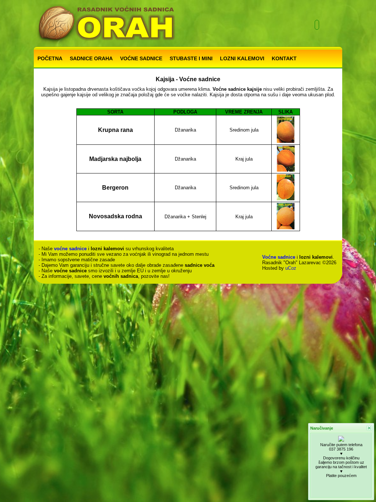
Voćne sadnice (278, 257)
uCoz (290, 268)
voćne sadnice (70, 248)
